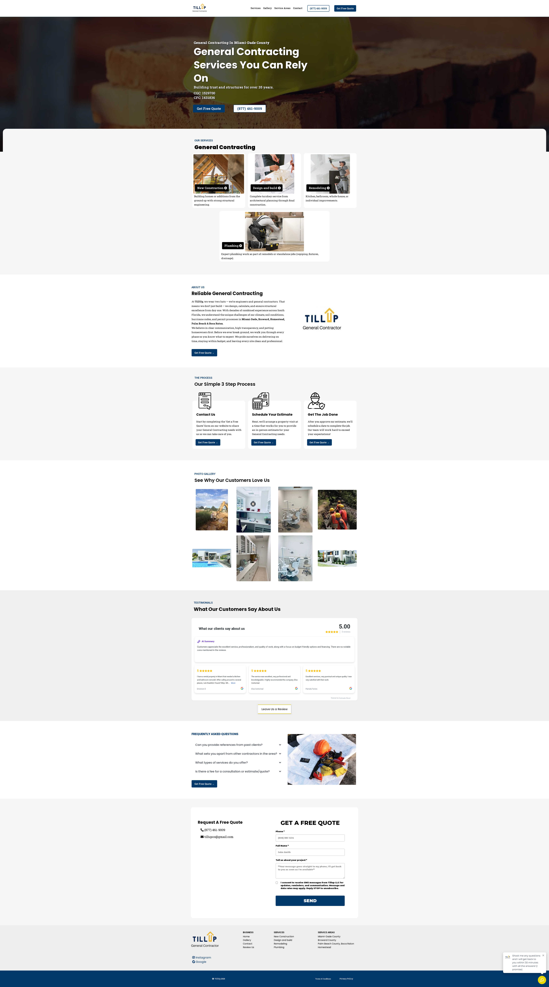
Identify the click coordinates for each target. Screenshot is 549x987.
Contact (297, 8)
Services (256, 8)
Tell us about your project (291, 860)
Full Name (282, 845)
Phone (280, 831)
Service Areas (282, 8)
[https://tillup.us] (199, 8)
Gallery (267, 8)
